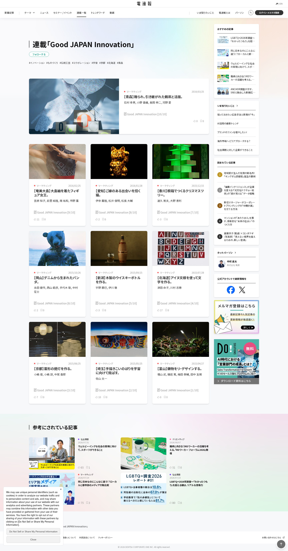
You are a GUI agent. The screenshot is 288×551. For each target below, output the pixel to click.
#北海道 (111, 62)
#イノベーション (37, 62)
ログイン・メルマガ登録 (269, 12)
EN (281, 3)
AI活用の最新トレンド (228, 123)
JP (277, 3)
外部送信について (87, 537)
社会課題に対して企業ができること (234, 150)
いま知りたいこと (225, 105)
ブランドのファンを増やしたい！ (232, 132)
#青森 (120, 62)
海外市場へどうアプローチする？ (233, 141)
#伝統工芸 (65, 62)
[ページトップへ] (281, 544)
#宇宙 (95, 62)
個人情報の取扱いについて (64, 537)
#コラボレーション (81, 62)
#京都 (102, 62)
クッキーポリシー (105, 537)
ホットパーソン (225, 252)
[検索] (250, 12)
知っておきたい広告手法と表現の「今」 (236, 114)
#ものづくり (52, 62)
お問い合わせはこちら (271, 537)
